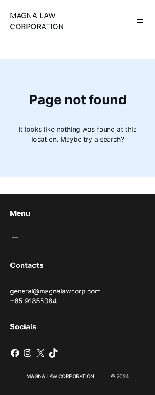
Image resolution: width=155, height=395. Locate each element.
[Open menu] (140, 21)
